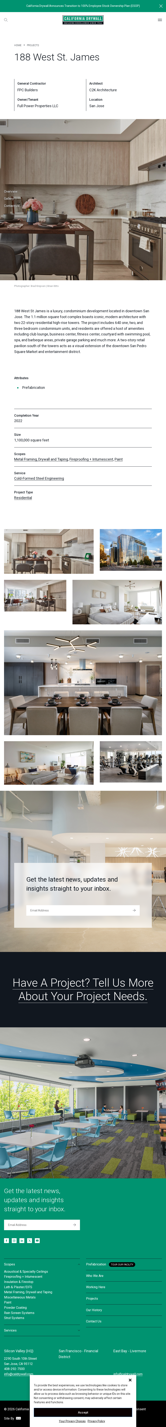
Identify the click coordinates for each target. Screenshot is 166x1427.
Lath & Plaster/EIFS (18, 1287)
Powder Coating (15, 1308)
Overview (10, 191)
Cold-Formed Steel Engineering (39, 478)
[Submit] (134, 910)
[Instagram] (14, 1240)
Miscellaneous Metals (20, 1297)
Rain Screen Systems (19, 1313)
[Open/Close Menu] (160, 20)
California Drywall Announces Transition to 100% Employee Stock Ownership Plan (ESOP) (83, 5)
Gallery (9, 198)
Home (17, 45)
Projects (33, 45)
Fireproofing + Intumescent (91, 459)
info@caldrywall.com (18, 1374)
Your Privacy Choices (72, 1421)
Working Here (95, 1287)
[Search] (6, 20)
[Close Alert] (161, 6)
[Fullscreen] (49, 551)
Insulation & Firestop (18, 1282)
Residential (23, 498)
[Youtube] (37, 1240)
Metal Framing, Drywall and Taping (41, 459)
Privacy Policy (96, 1421)
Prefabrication (96, 1264)
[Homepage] (83, 20)
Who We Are (94, 1276)
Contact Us (11, 206)
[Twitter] (29, 1240)
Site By (9, 1418)
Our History (94, 1310)
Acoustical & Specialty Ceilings (26, 1271)
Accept (83, 1412)
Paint (119, 459)
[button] (130, 1380)
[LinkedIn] (21, 1240)
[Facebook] (6, 1240)
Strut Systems (14, 1318)
